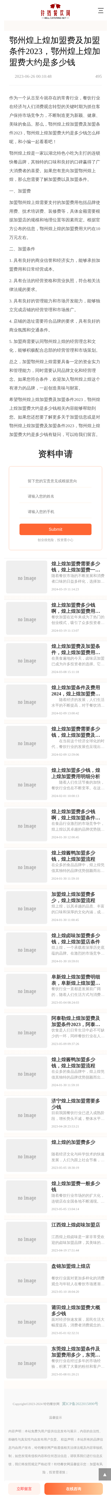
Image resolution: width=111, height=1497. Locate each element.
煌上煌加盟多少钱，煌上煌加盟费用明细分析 (75, 773)
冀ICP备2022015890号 (80, 1404)
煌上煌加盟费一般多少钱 (75, 1186)
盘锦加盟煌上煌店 (70, 1266)
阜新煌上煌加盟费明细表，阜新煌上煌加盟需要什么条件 (75, 980)
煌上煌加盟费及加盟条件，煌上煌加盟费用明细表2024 (75, 649)
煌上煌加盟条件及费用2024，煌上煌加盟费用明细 (75, 691)
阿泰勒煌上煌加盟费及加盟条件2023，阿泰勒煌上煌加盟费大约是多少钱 (75, 1021)
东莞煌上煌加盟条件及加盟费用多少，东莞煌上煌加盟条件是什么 (75, 1352)
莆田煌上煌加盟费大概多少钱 (75, 1310)
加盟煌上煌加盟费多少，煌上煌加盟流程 (73, 897)
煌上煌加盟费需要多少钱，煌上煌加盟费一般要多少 (75, 567)
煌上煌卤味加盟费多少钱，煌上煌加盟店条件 (75, 938)
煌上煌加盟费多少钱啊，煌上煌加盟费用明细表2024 (75, 608)
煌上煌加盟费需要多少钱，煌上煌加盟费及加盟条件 (75, 732)
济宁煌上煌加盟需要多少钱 (75, 1104)
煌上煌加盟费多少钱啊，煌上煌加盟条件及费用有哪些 (75, 815)
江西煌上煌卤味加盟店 (75, 1225)
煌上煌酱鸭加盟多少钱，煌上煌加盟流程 (73, 856)
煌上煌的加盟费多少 (73, 1142)
